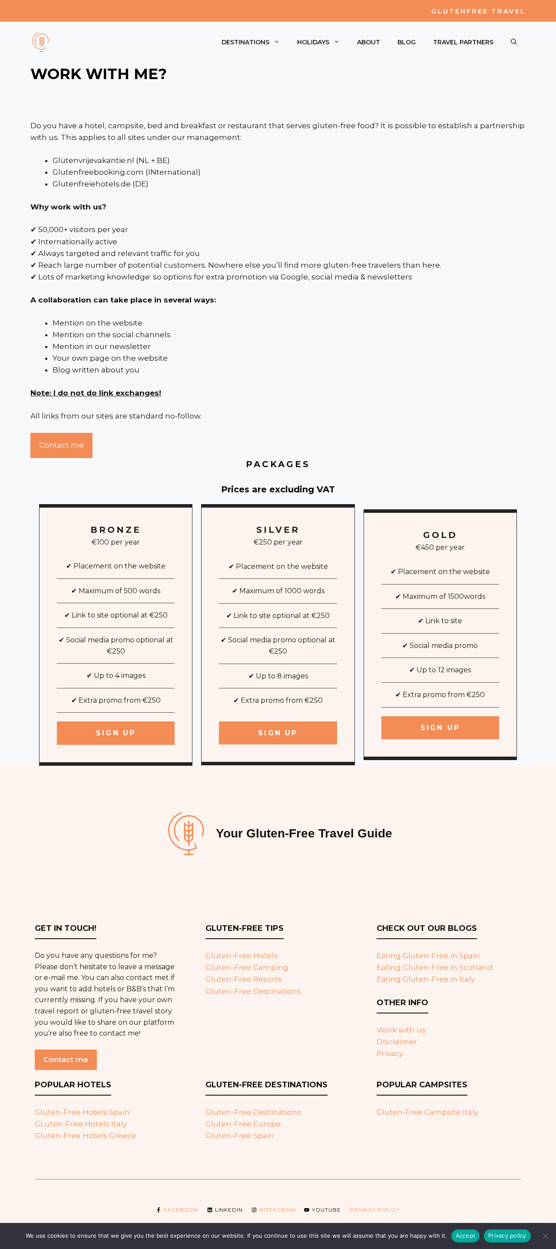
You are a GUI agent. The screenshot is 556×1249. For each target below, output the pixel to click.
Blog (406, 42)
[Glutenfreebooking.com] (41, 41)
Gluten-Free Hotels (241, 955)
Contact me (61, 445)
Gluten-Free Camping (246, 967)
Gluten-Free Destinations (253, 991)
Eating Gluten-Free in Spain (428, 955)
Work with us (401, 1030)
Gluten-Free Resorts (243, 979)
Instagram (277, 1209)
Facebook (181, 1209)
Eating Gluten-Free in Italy (426, 979)
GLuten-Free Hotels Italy (81, 1123)
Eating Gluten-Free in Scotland (435, 967)
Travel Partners (463, 42)
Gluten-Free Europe (243, 1123)
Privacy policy (375, 1209)
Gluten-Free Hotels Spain (82, 1112)
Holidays (313, 42)
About (368, 42)
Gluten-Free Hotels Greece (85, 1135)
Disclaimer (397, 1041)
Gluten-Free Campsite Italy (427, 1112)
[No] (545, 1236)
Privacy (390, 1053)
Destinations (245, 42)
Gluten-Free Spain (239, 1135)
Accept (466, 1235)
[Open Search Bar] (514, 42)
